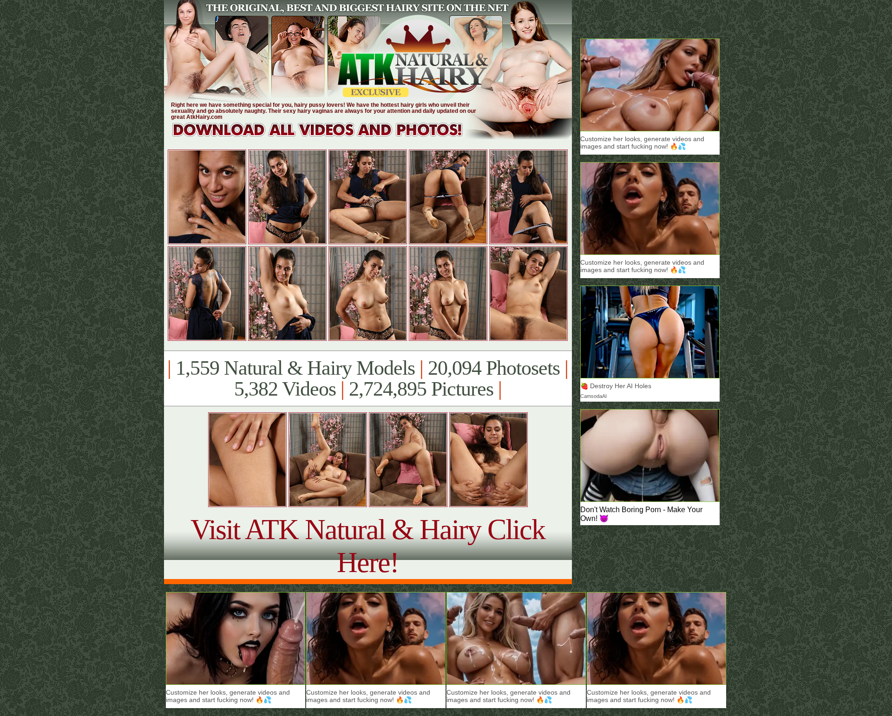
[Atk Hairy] (326, 137)
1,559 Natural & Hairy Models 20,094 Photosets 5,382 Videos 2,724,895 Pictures (367, 378)
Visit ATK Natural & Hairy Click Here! (367, 546)
